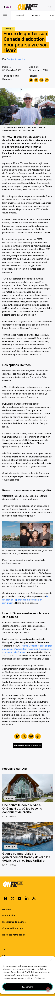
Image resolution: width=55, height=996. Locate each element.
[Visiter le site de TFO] (7, 7)
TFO (4, 949)
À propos (6, 909)
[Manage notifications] (48, 989)
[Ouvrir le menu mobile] (5, 16)
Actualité (19, 15)
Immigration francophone (27, 745)
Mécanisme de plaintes (14, 922)
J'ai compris (27, 987)
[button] (50, 960)
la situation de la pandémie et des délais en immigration (25, 599)
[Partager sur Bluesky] (31, 80)
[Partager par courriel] (41, 80)
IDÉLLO (5, 956)
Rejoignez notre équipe (14, 934)
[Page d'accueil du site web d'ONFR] (27, 7)
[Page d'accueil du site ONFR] (27, 884)
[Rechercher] (49, 7)
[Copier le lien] (47, 80)
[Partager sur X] (36, 80)
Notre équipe (8, 915)
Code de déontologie (12, 928)
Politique (36, 15)
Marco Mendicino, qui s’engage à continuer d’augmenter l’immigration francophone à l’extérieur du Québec (27, 649)
